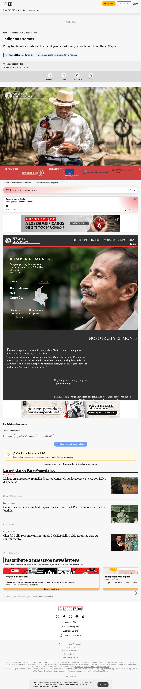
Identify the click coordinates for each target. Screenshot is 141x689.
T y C (27, 597)
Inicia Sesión (124, 3)
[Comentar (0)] (77, 75)
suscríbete (22, 585)
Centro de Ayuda (70, 654)
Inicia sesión (11, 585)
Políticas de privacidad (70, 651)
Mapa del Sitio (70, 622)
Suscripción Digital (70, 631)
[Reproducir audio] (7, 206)
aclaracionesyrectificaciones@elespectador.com (91, 667)
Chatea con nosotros (72, 635)
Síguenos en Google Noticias (72, 444)
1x (135, 209)
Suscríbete (108, 3)
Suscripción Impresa (70, 626)
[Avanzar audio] (130, 209)
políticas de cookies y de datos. (47, 686)
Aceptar (103, 684)
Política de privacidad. (44, 597)
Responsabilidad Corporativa (70, 644)
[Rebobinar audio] (126, 209)
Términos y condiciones (70, 648)
